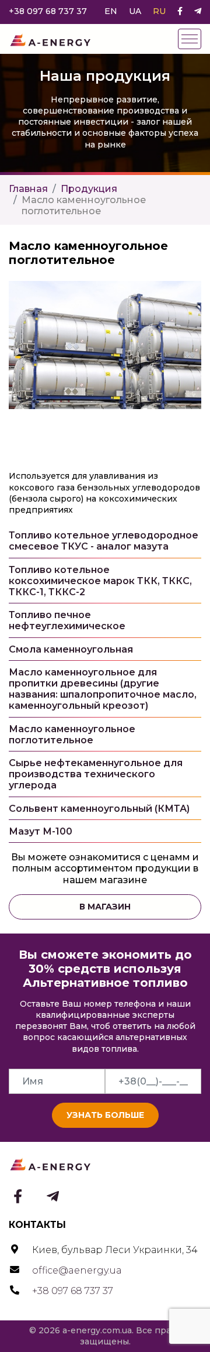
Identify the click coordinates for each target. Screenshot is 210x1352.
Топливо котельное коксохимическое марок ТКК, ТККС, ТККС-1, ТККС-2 (100, 581)
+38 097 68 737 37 (48, 11)
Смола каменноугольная (71, 649)
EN (110, 11)
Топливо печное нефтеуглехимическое (67, 620)
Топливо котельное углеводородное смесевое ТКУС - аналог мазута (103, 541)
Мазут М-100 (40, 831)
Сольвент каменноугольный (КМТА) (99, 808)
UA (135, 11)
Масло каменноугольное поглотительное (72, 734)
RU (159, 11)
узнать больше (105, 1115)
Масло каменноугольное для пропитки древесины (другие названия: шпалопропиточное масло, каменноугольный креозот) (103, 689)
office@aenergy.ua (77, 1270)
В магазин (105, 906)
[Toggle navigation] (189, 39)
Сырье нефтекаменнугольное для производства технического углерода (96, 774)
